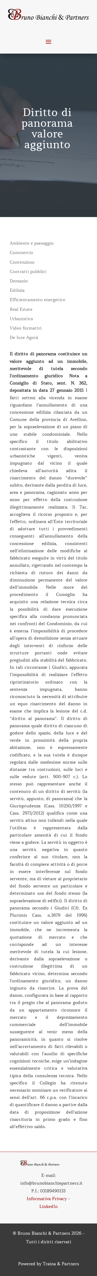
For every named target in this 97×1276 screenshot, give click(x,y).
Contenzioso (22, 262)
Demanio (19, 280)
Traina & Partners (61, 1263)
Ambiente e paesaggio (32, 243)
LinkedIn (48, 1206)
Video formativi (25, 328)
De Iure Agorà (24, 337)
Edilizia (17, 290)
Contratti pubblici (28, 271)
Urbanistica (21, 318)
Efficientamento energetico (37, 299)
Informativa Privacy (47, 1198)
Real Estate (21, 309)
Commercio (21, 252)
